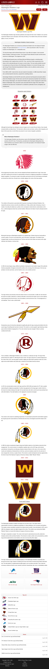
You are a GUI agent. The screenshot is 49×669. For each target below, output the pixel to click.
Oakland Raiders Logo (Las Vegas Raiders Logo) (18, 626)
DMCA (19, 660)
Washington (14, 9)
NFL (7, 9)
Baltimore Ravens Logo (13, 608)
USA (10, 9)
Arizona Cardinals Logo (13, 630)
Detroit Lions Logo (12, 623)
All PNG (39, 9)
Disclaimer (25, 663)
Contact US (24, 665)
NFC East (3, 9)
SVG (45, 9)
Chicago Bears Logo (12, 612)
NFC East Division (22, 47)
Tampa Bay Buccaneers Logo (14, 619)
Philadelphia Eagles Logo (13, 601)
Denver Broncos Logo (12, 615)
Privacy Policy (25, 660)
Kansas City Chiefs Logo (13, 597)
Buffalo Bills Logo (11, 604)
